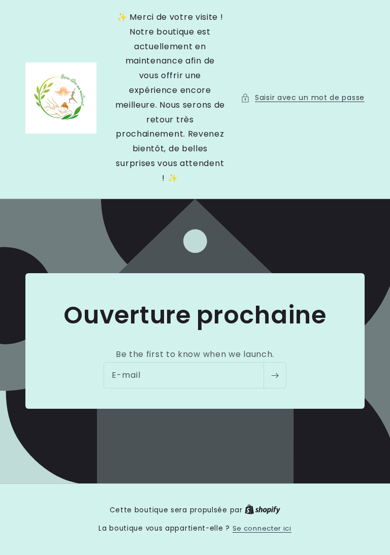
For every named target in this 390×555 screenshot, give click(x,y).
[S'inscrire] (275, 375)
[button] (303, 97)
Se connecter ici (262, 528)
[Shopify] (262, 510)
